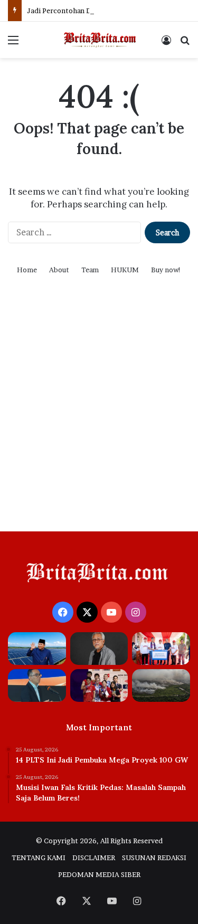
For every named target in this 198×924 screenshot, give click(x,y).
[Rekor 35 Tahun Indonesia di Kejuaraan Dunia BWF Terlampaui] (99, 685)
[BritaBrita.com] (99, 40)
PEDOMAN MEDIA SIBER (99, 874)
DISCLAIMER (93, 857)
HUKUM (125, 269)
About (59, 269)
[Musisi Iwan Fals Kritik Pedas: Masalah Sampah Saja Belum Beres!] (99, 648)
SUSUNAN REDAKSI (154, 857)
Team (90, 269)
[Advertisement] (99, 417)
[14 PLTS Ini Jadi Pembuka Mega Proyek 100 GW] (37, 648)
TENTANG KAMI (38, 857)
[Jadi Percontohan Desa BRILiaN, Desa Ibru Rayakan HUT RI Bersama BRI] (161, 648)
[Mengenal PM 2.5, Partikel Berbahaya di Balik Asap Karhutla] (161, 685)
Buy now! (166, 269)
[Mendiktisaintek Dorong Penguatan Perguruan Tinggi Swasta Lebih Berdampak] (37, 685)
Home (27, 269)
